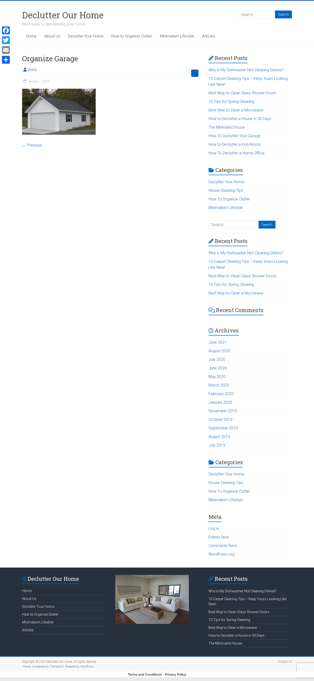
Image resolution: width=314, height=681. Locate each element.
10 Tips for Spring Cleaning (231, 101)
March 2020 (219, 385)
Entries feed (219, 537)
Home (31, 36)
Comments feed (222, 545)
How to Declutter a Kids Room (235, 144)
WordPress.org (222, 554)
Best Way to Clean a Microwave (236, 110)
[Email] (6, 50)
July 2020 (217, 359)
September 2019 (223, 428)
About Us (52, 36)
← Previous (32, 145)
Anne (32, 69)
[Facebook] (6, 30)
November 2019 (223, 411)
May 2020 (217, 376)
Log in (214, 528)
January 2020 (220, 402)
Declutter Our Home (63, 15)
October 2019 (221, 419)
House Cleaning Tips (226, 190)
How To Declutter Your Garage (235, 136)
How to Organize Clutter (131, 36)
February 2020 (221, 393)
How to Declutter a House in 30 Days (240, 118)
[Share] (6, 60)
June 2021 (218, 342)
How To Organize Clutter (229, 199)
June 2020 (218, 368)
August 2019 (219, 436)
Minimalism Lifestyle (177, 36)
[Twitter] (6, 40)
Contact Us (285, 661)
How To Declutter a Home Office (236, 153)
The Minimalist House (227, 127)
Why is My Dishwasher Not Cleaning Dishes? (246, 70)
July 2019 (217, 445)
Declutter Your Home (86, 36)
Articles (208, 36)
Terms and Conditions (145, 674)
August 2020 (219, 351)
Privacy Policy (175, 674)
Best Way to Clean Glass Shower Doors (242, 93)
